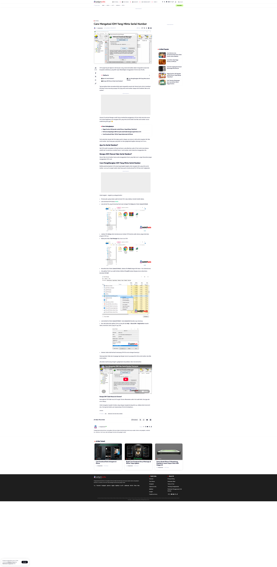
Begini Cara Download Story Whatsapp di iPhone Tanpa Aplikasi (138, 462)
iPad (135, 485)
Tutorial (97, 20)
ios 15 (113, 5)
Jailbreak (118, 5)
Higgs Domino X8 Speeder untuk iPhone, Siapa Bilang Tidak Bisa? (120, 129)
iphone (108, 5)
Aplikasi (117, 485)
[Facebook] (162, 2)
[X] (164, 2)
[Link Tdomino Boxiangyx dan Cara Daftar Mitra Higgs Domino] (162, 82)
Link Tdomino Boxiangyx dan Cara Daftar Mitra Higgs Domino (173, 82)
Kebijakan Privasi (11, 562)
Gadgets (103, 485)
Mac (138, 485)
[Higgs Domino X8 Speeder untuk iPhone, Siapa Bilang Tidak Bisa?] (162, 75)
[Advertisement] (138, 13)
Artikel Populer (164, 49)
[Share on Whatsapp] (146, 28)
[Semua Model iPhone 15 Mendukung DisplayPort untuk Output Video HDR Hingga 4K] (169, 452)
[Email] (149, 28)
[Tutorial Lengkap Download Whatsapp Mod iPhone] (162, 68)
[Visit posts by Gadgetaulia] (95, 427)
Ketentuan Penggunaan (8, 563)
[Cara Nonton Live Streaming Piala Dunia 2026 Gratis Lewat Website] (162, 55)
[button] (25, 562)
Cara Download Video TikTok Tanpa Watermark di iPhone (118, 134)
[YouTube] (167, 2)
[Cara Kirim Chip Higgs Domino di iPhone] (162, 62)
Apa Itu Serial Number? (108, 78)
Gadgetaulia (100, 28)
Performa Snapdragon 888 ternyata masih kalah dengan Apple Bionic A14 (122, 131)
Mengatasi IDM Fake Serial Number (115, 413)
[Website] (143, 427)
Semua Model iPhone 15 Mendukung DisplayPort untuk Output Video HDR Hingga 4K (167, 463)
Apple (103, 5)
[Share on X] (144, 28)
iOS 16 (123, 5)
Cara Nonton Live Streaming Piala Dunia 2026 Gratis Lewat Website (174, 54)
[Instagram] (171, 2)
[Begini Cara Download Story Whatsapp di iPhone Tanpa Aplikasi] (138, 452)
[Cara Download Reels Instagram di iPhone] (108, 452)
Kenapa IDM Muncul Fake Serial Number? (113, 81)
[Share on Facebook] (142, 28)
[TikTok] (173, 2)
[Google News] (169, 2)
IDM (105, 413)
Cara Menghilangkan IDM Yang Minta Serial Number (138, 79)
